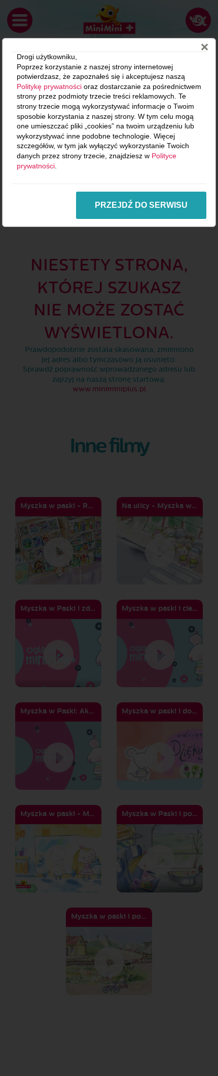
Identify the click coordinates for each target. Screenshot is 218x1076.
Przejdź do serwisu (141, 205)
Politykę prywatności (49, 86)
